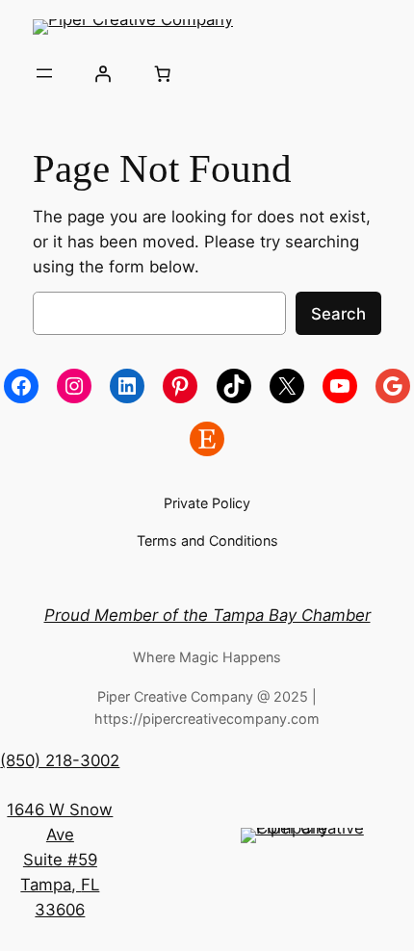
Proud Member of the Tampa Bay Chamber (207, 615)
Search (338, 313)
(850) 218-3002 (59, 760)
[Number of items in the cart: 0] (162, 73)
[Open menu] (44, 73)
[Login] (103, 73)
